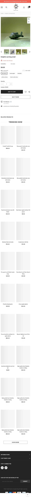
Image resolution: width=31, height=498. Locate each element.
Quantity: (3, 81)
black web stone (14, 77)
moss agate (12, 73)
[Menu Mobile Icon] (2, 7)
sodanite (19, 73)
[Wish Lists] (25, 92)
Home (2, 13)
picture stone (5, 77)
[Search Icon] (8, 7)
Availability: (3, 63)
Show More (15, 442)
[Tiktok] (6, 467)
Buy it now (15, 97)
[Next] (28, 51)
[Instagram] (2, 467)
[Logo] (16, 7)
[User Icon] (24, 7)
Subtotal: (3, 87)
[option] (15, 32)
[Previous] (2, 51)
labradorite (4, 73)
